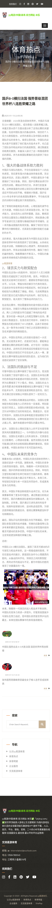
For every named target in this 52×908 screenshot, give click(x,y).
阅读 (46, 655)
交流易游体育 (15, 771)
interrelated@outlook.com (23, 850)
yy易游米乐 (42, 896)
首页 (20, 57)
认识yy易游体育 (17, 751)
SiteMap (39, 903)
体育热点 (29, 57)
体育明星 (13, 761)
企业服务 (13, 766)
